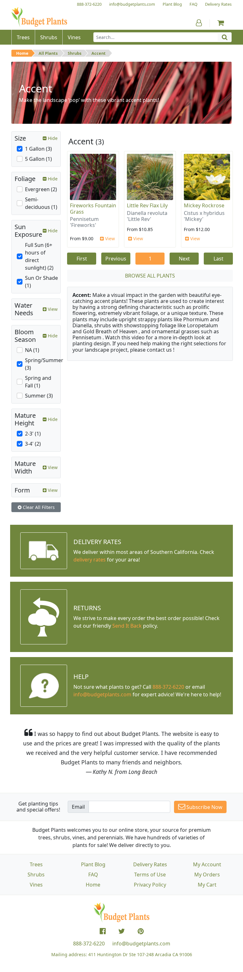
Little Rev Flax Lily (147, 205)
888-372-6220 (168, 686)
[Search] (225, 37)
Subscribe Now (203, 807)
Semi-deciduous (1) (41, 203)
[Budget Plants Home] (39, 17)
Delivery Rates (150, 864)
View (109, 238)
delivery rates (89, 559)
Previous (115, 258)
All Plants (48, 53)
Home (22, 53)
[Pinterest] (140, 931)
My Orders (207, 874)
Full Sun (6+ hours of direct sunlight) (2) (39, 256)
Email (78, 806)
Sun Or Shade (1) (41, 281)
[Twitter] (121, 931)
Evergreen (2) (41, 189)
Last (218, 258)
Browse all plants (150, 275)
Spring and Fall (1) (38, 381)
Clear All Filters (38, 507)
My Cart (207, 884)
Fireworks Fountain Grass (93, 208)
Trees (36, 864)
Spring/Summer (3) (44, 364)
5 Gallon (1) (38, 158)
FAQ (93, 874)
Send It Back (127, 625)
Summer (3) (39, 395)
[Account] (199, 23)
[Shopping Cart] (220, 23)
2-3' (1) (33, 433)
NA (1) (32, 350)
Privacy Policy (150, 884)
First (82, 258)
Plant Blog (93, 864)
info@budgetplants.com (141, 943)
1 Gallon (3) (38, 148)
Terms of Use (150, 874)
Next (184, 258)
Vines (36, 884)
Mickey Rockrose (204, 205)
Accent (98, 53)
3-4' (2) (33, 443)
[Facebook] (102, 931)
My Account (207, 864)
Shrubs (74, 53)
